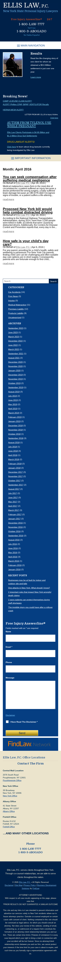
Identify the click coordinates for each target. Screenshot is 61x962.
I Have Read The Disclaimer (24, 722)
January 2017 (14, 519)
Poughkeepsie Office (12, 780)
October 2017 (14, 480)
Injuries (11, 300)
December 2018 (15, 425)
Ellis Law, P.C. (23, 183)
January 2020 (14, 370)
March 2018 (13, 459)
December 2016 (15, 523)
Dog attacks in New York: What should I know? (29, 588)
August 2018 (14, 442)
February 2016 (15, 565)
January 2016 (14, 569)
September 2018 (15, 438)
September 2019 (15, 387)
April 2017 (12, 506)
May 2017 (12, 502)
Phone (9, 662)
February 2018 (15, 464)
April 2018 (12, 455)
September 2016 (15, 535)
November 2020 (15, 366)
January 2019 (14, 421)
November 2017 (15, 476)
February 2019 (15, 417)
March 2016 (13, 561)
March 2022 (13, 349)
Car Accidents (14, 292)
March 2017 (13, 510)
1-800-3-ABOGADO (31, 31)
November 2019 (15, 379)
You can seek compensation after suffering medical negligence (30, 178)
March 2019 (13, 413)
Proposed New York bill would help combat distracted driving (28, 210)
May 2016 (12, 552)
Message (10, 678)
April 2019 (12, 408)
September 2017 (15, 485)
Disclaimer (10, 715)
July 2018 (12, 447)
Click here (54, 118)
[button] (30, 45)
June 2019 (13, 400)
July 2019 (12, 396)
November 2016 (15, 527)
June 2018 (13, 451)
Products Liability (15, 313)
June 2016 (13, 548)
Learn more (35, 77)
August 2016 (14, 540)
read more (8, 199)
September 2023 (15, 328)
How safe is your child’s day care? (26, 242)
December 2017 (15, 472)
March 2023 (13, 337)
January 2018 (14, 468)
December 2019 (15, 375)
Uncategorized (14, 317)
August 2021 (14, 358)
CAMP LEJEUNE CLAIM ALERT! (17, 101)
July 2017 (12, 493)
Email (9, 647)
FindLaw (35, 888)
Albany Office (9, 811)
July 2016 (12, 544)
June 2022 (13, 345)
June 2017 (13, 497)
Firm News (13, 296)
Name (8, 631)
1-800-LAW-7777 (31, 24)
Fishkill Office (9, 827)
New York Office (10, 796)
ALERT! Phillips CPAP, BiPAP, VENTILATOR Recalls (26, 104)
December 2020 (15, 362)
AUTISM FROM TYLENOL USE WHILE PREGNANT (29, 124)
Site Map (18, 885)
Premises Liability (16, 309)
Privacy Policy (30, 885)
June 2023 (13, 332)
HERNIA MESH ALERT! (13, 110)
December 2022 (15, 341)
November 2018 (15, 430)
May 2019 (12, 404)
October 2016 (14, 531)
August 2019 (14, 392)
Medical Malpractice (17, 305)
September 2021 (15, 353)
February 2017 (15, 514)
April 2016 (12, 557)
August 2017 (14, 489)
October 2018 (14, 434)
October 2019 (14, 383)
